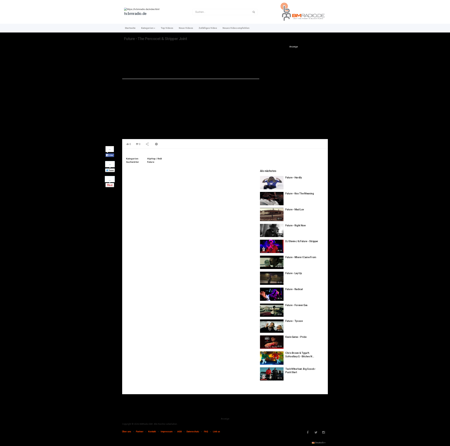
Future (150, 162)
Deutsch (319, 442)
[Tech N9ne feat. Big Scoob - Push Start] (272, 374)
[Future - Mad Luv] (272, 214)
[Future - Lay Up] (272, 278)
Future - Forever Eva (296, 305)
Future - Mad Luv (294, 209)
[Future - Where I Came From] (272, 262)
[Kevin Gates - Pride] (272, 342)
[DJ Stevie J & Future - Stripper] (272, 246)
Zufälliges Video (208, 28)
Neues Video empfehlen (236, 28)
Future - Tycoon (294, 321)
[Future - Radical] (272, 294)
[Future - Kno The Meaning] (272, 198)
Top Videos (167, 28)
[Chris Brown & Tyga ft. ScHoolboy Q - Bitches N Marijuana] (272, 358)
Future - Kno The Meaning (299, 193)
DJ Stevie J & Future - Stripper (301, 241)
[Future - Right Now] (272, 230)
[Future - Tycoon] (272, 326)
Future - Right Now (295, 225)
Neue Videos (186, 28)
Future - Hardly (293, 177)
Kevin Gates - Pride (295, 337)
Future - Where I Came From (300, 257)
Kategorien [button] (147, 28)
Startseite (130, 28)
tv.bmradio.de (135, 13)
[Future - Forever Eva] (272, 310)
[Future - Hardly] (272, 182)
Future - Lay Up (293, 273)
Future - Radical (294, 289)
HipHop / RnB (154, 158)
